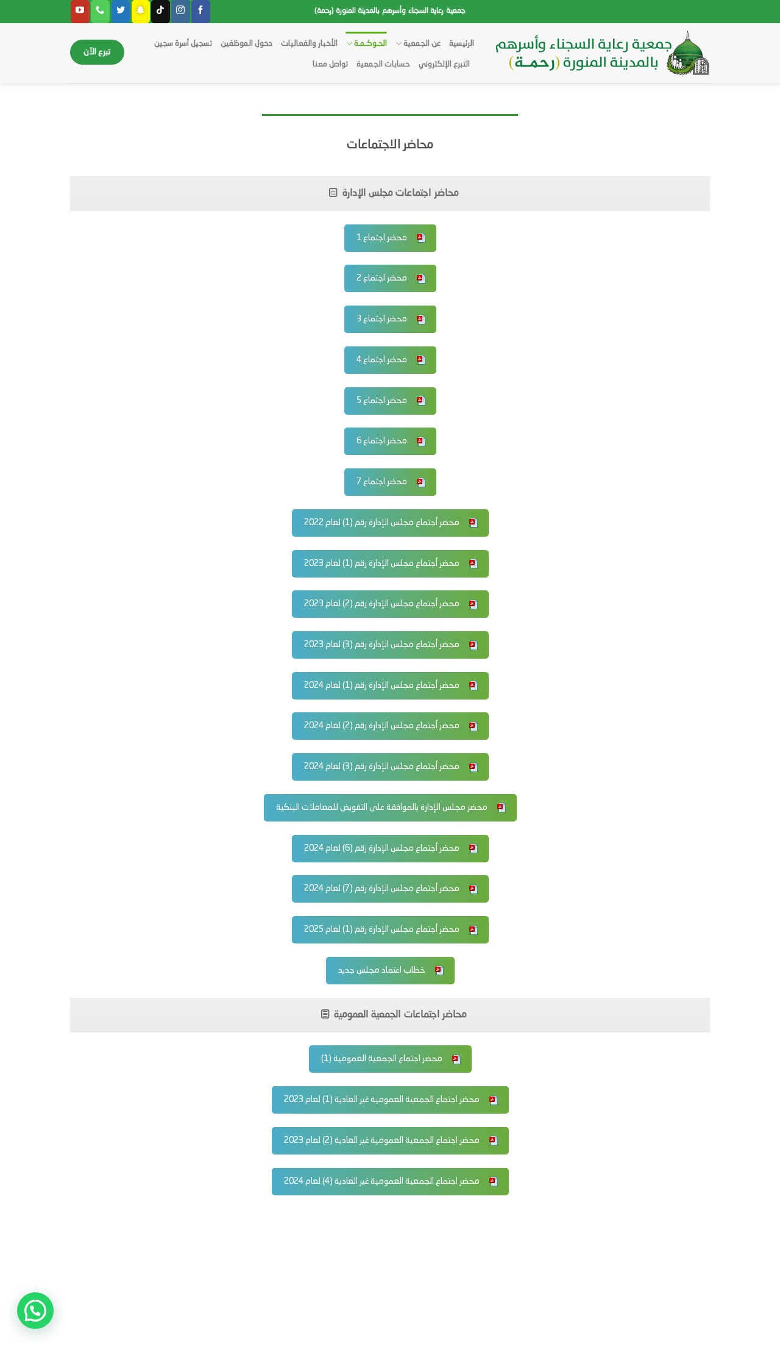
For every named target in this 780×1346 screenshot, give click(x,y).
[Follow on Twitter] (121, 11)
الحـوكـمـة (370, 44)
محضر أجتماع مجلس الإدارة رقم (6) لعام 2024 (381, 848)
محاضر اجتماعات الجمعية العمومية (399, 1015)
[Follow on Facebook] (200, 11)
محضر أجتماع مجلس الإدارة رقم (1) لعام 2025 (381, 929)
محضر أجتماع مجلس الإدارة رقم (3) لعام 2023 (381, 644)
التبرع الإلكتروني (444, 64)
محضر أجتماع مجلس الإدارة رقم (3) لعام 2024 (381, 766)
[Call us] (100, 11)
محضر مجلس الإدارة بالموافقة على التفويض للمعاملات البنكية (382, 807)
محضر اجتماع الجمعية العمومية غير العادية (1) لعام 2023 (382, 1099)
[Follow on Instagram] (180, 11)
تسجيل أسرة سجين (183, 44)
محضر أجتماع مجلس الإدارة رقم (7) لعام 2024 (381, 888)
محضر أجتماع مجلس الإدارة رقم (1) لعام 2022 (381, 522)
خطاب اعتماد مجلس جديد (381, 970)
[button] (35, 1310)
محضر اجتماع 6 (381, 441)
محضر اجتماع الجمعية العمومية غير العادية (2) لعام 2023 (382, 1140)
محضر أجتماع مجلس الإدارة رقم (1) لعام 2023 (381, 563)
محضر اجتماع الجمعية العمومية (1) (381, 1058)
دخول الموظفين (246, 44)
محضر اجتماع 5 (381, 400)
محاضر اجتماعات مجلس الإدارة (399, 193)
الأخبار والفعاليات (309, 44)
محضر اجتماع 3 (381, 319)
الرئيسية (461, 44)
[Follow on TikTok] (160, 11)
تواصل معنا (330, 64)
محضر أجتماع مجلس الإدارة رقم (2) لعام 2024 (381, 725)
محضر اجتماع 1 (381, 238)
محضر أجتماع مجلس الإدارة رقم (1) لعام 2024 (381, 685)
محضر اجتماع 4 (381, 360)
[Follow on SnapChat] (141, 11)
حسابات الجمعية (383, 64)
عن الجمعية (422, 44)
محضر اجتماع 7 (381, 482)
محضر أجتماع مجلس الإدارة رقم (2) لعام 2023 (381, 604)
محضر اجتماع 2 (381, 278)
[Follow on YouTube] (80, 11)
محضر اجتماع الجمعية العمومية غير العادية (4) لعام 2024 (382, 1181)
